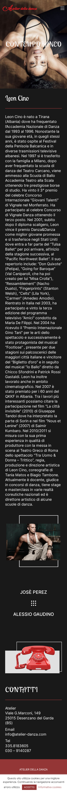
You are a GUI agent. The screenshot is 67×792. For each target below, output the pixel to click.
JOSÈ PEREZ (33, 592)
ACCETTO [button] (29, 787)
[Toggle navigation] (62, 8)
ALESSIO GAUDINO (33, 614)
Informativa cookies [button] (50, 787)
